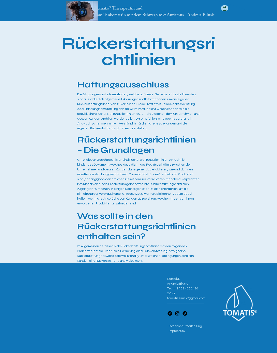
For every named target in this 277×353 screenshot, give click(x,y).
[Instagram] (177, 313)
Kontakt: (173, 278)
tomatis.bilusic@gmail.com (186, 298)
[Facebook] (170, 313)
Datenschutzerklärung (185, 326)
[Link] (185, 313)
